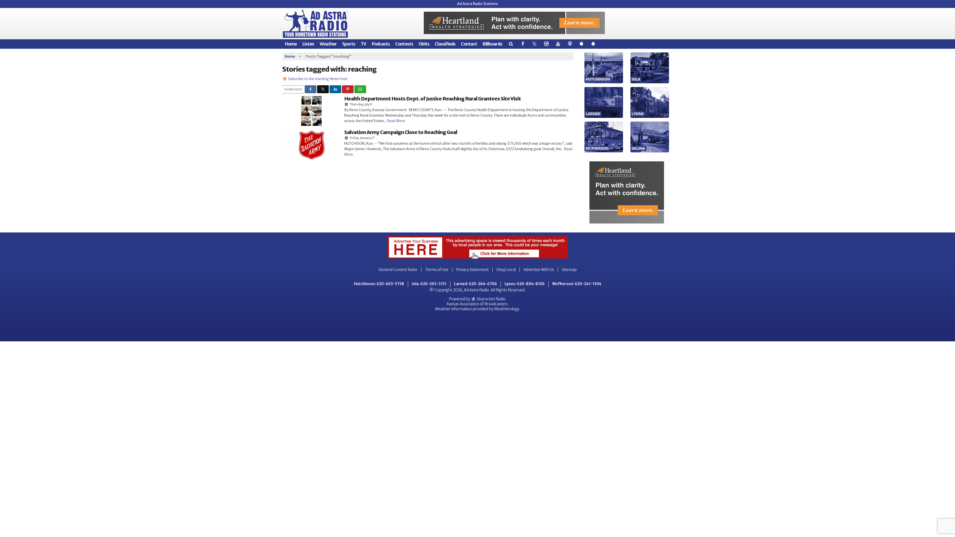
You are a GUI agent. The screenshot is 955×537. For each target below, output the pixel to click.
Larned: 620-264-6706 (475, 283)
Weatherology (506, 309)
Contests (404, 44)
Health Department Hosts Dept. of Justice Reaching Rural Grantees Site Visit (432, 98)
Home (291, 44)
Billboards (492, 44)
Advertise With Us (539, 269)
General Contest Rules (398, 269)
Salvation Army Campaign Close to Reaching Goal (400, 132)
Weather (328, 44)
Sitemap (569, 269)
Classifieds (445, 44)
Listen (308, 44)
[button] (511, 44)
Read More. (396, 121)
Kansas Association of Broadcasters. (478, 304)
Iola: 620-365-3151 (429, 283)
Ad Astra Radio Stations (477, 3)
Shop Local (506, 269)
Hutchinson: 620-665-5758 (379, 283)
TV (363, 44)
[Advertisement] (514, 23)
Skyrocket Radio (490, 299)
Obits (424, 44)
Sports (348, 44)
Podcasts (381, 44)
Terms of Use (436, 269)
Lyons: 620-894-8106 (525, 283)
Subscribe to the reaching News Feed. (318, 79)
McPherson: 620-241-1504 (576, 283)
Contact (469, 44)
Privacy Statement (472, 269)
